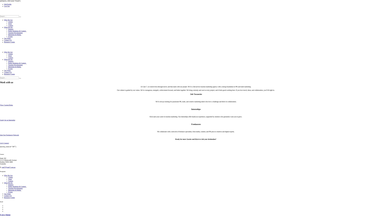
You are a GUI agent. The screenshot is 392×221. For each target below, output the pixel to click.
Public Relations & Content (17, 31)
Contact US (8, 40)
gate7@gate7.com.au (8, 167)
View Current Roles (6, 105)
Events (10, 36)
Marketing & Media (14, 35)
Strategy (10, 29)
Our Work (7, 38)
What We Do (8, 27)
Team (10, 24)
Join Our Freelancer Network (9, 135)
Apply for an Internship (7, 120)
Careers (10, 25)
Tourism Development (15, 33)
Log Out (7, 6)
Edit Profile (7, 4)
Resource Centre (9, 42)
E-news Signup (5, 215)
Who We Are (8, 20)
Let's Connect (4, 143)
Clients (10, 22)
